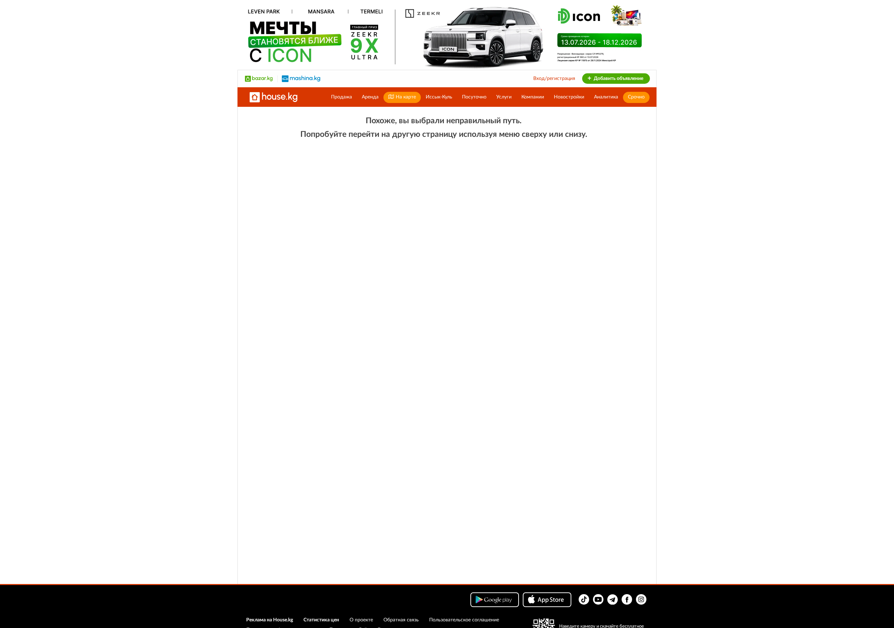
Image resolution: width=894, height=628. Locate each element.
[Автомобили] (301, 78)
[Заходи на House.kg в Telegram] (612, 599)
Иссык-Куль (439, 97)
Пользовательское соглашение (464, 620)
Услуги (504, 97)
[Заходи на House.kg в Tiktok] (584, 599)
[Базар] (259, 78)
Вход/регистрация (554, 78)
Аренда (370, 97)
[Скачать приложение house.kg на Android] (494, 599)
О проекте (361, 620)
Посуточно (474, 97)
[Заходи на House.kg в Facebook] (627, 599)
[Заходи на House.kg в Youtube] (598, 599)
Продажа (341, 97)
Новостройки (569, 97)
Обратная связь (401, 620)
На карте (405, 97)
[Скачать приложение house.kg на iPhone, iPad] (547, 599)
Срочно (636, 97)
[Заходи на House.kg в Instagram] (641, 599)
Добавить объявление (618, 78)
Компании (532, 97)
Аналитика (606, 97)
